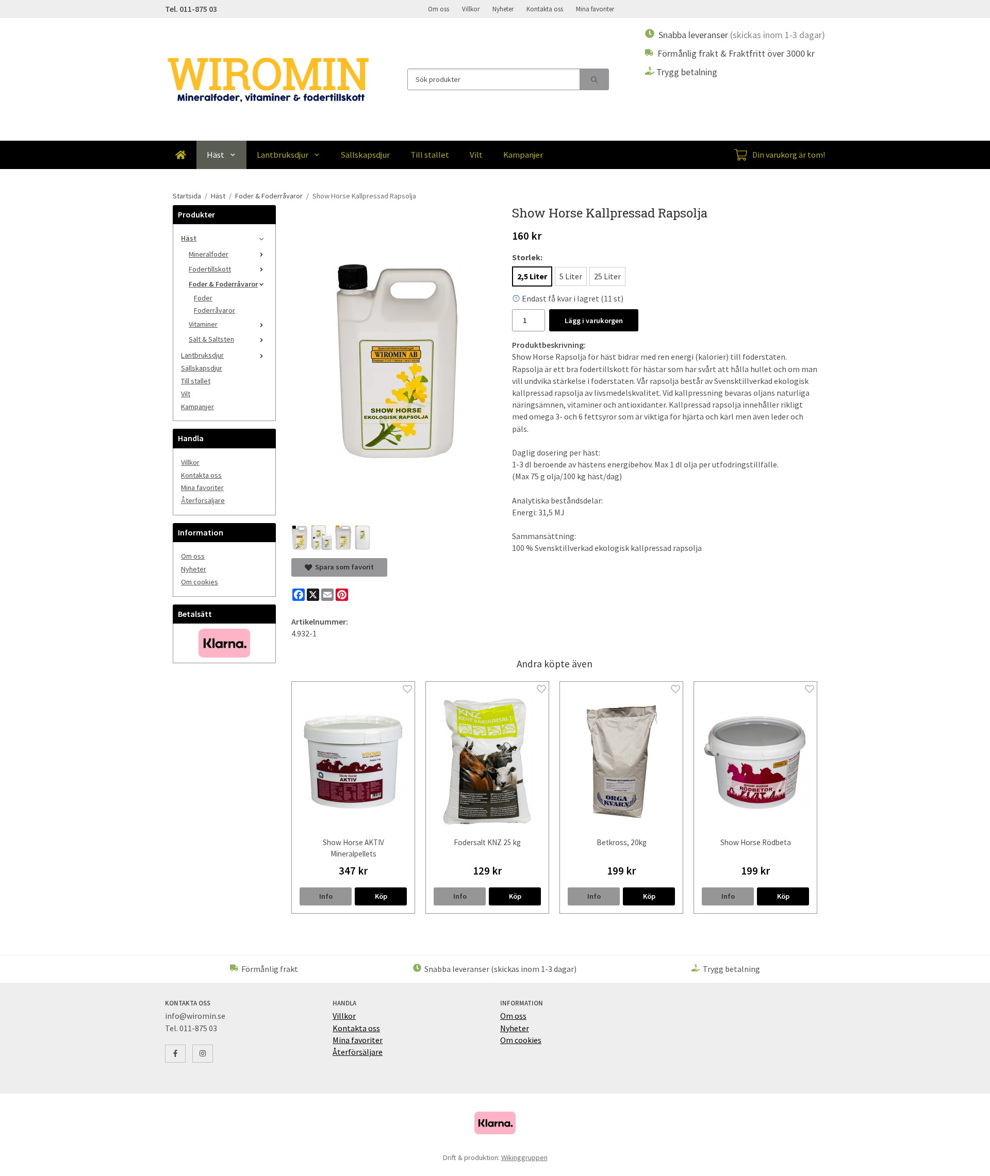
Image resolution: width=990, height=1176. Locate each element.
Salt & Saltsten (211, 339)
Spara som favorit (343, 567)
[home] (180, 155)
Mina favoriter (595, 9)
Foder (203, 298)
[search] (594, 79)
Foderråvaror (214, 310)
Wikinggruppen (524, 1157)
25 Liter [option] (607, 276)
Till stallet (429, 154)
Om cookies (199, 581)
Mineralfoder (208, 254)
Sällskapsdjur (365, 154)
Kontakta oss (544, 9)
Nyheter (503, 9)
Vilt (476, 154)
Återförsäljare (203, 500)
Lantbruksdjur (282, 154)
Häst (215, 154)
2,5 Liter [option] (532, 276)
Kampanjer (523, 154)
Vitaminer (203, 324)
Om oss (438, 9)
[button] (381, 896)
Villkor (471, 9)
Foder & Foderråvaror (223, 284)
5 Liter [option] (570, 276)
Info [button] (326, 896)
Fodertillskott (210, 269)
